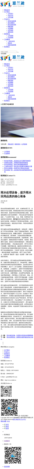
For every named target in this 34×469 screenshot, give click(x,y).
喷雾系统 (10, 26)
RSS (8, 421)
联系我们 (7, 46)
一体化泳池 (11, 41)
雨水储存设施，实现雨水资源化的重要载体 (20, 335)
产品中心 (7, 19)
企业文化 (10, 15)
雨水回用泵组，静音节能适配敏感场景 (16, 164)
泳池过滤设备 (12, 21)
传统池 (10, 43)
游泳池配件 (11, 23)
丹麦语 (6, 48)
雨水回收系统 (12, 24)
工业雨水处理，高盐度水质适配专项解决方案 (18, 166)
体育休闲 (10, 32)
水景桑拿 (10, 28)
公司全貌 (10, 17)
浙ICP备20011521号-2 (19, 419)
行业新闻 (10, 37)
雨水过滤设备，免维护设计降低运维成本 (16, 168)
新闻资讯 (7, 34)
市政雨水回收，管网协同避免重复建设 (16, 162)
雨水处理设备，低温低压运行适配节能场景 (17, 161)
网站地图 (3, 421)
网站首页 (7, 10)
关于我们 (7, 12)
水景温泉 (10, 30)
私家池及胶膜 (12, 45)
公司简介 (10, 13)
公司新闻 (10, 35)
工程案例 (7, 39)
